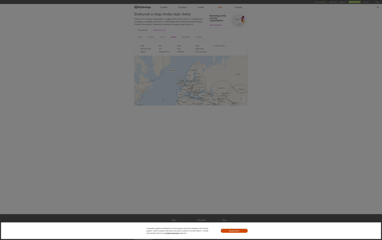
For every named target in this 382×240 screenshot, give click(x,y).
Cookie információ (172, 233)
